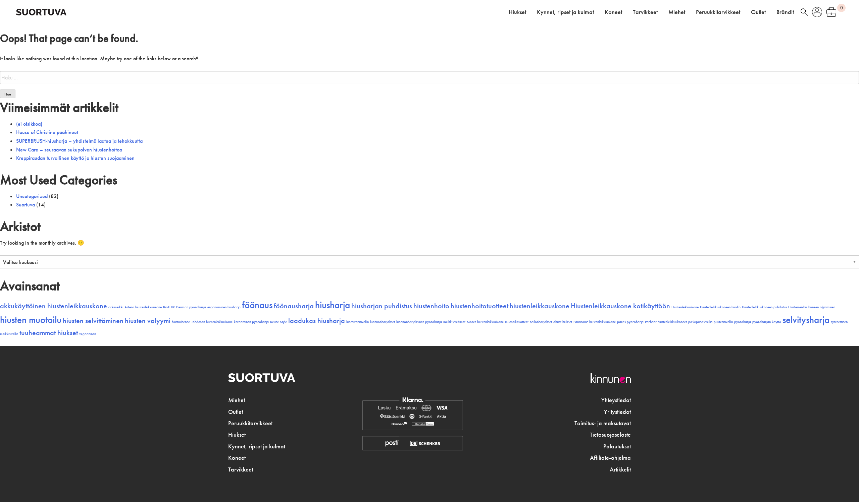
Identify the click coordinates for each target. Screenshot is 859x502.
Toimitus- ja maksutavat (602, 423)
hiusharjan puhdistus (381, 306)
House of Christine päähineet (47, 132)
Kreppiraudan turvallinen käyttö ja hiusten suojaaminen (75, 158)
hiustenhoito (431, 306)
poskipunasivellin (700, 322)
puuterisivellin (723, 322)
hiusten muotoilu (30, 319)
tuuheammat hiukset (48, 332)
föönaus (257, 305)
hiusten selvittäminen (93, 320)
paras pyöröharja (630, 322)
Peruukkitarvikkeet (718, 12)
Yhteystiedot (616, 400)
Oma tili (817, 12)
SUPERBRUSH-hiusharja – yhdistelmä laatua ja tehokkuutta (79, 140)
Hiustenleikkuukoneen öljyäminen (811, 307)
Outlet (758, 12)
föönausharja (294, 306)
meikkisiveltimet (454, 322)
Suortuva (25, 204)
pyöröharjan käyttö (766, 322)
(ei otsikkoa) (29, 123)
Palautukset (617, 446)
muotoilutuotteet (516, 322)
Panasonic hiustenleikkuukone (594, 322)
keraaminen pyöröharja (251, 322)
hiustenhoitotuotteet (479, 306)
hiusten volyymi (147, 320)
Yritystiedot (617, 412)
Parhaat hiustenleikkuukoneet (666, 322)
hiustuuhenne (181, 322)
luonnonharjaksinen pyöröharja (419, 322)
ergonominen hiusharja (224, 307)
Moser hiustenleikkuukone (485, 322)
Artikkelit (620, 469)
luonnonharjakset (382, 322)
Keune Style (278, 322)
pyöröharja (742, 322)
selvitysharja (805, 319)
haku (804, 12)
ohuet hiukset (562, 322)
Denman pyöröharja (191, 307)
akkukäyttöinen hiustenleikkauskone (53, 306)
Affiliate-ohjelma (610, 457)
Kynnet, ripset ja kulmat (565, 12)
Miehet (676, 12)
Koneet (613, 12)
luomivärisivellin (357, 322)
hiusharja (332, 305)
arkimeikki (115, 307)
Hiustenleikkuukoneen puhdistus (764, 307)
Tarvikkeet (645, 12)
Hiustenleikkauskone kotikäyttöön (620, 306)
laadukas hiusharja (316, 320)
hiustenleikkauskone (539, 306)
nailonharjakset (541, 322)
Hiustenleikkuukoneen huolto (720, 307)
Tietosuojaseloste (610, 434)
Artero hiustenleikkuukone (143, 307)
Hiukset (517, 12)
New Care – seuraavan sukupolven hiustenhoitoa (69, 149)
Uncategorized (32, 196)
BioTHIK (169, 307)
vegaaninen (87, 334)
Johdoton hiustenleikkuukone (212, 322)
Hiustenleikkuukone (685, 307)
